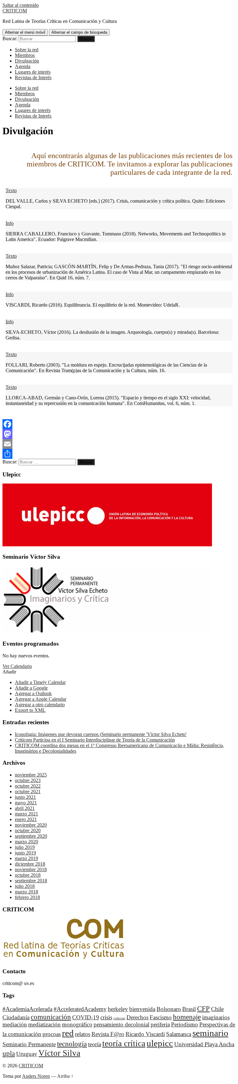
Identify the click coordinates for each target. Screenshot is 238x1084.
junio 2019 (25, 852)
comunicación (51, 1017)
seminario (210, 1033)
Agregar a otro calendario (40, 704)
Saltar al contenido (20, 5)
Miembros (25, 55)
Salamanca (178, 1034)
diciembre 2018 (30, 864)
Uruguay (26, 1054)
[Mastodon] (119, 434)
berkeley (118, 1009)
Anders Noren (36, 1076)
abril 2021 (25, 808)
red (68, 1033)
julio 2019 (25, 847)
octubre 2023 (28, 780)
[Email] (119, 444)
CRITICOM (14, 10)
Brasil (189, 1009)
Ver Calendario (17, 666)
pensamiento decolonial (121, 1024)
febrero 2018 (27, 897)
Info (10, 223)
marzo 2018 (26, 891)
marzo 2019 (26, 858)
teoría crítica (123, 1043)
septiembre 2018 (31, 880)
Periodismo (184, 1024)
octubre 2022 (28, 786)
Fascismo (161, 1017)
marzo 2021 (26, 813)
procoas (51, 1034)
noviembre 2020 (31, 825)
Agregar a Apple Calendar (40, 699)
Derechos (137, 1017)
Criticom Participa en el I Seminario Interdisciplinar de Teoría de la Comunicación (95, 739)
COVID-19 (85, 1017)
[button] (9, 671)
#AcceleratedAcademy (80, 1009)
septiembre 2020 (31, 836)
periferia (160, 1024)
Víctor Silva (59, 1053)
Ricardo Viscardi (145, 1034)
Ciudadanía (15, 1017)
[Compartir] (119, 454)
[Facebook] (119, 424)
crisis (106, 1017)
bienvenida (142, 1009)
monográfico (77, 1024)
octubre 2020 (28, 830)
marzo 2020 (26, 841)
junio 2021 (25, 797)
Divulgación (27, 60)
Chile (217, 1009)
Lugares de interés (33, 72)
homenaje (187, 1017)
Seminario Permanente (29, 1044)
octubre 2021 (28, 791)
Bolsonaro (168, 1009)
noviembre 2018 (31, 869)
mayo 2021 (26, 802)
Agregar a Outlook (33, 693)
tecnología (72, 1044)
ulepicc (160, 1043)
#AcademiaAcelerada (27, 1009)
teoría (94, 1044)
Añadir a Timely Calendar (40, 682)
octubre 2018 (28, 875)
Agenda (22, 66)
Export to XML (30, 710)
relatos (82, 1034)
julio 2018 (25, 886)
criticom (119, 1018)
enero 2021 (26, 819)
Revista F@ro (107, 1034)
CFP (203, 1008)
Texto (11, 190)
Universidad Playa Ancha (204, 1044)
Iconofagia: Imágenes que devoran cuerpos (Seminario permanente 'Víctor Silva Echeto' (101, 734)
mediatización (44, 1024)
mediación (14, 1024)
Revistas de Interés (33, 77)
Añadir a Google (31, 687)
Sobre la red (26, 49)
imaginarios (216, 1017)
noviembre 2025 (31, 774)
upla (8, 1053)
